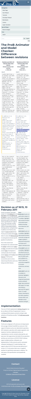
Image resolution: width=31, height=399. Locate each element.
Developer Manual (7, 17)
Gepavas (3, 256)
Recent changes (6, 29)
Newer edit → (22, 69)
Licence (4, 22)
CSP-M (11, 231)
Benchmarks (5, 20)
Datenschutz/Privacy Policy (18, 374)
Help (29, 40)
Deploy (6, 254)
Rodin (16, 233)
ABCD (15, 246)
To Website (8, 374)
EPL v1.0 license (16, 386)
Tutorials (5, 15)
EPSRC (4, 246)
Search (27, 38)
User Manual (6, 12)
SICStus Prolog (21, 309)
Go (24, 38)
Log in (4, 34)
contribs (8, 68)
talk (12, 66)
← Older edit (8, 69)
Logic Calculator (6, 24)
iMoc (4, 248)
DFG (13, 254)
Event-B (8, 231)
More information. (25, 386)
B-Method (11, 214)
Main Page (5, 10)
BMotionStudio (14, 235)
